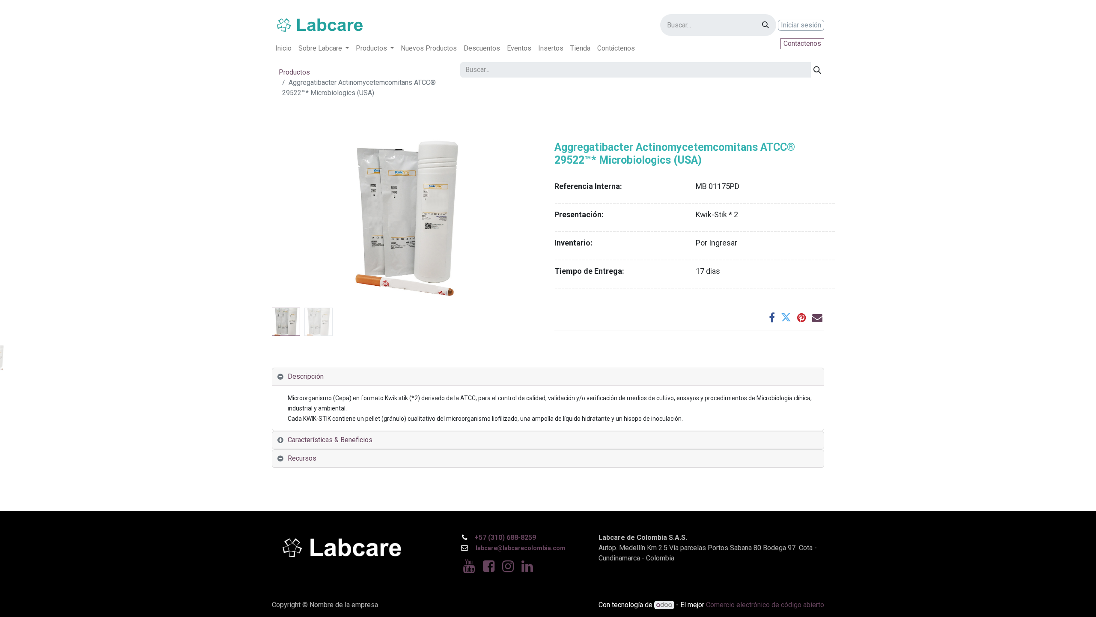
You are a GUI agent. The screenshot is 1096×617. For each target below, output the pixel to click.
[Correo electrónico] (817, 317)
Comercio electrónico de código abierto (765, 605)
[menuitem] (283, 48)
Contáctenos (802, 43)
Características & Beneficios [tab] (330, 440)
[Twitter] (786, 317)
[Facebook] (772, 317)
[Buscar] (765, 25)
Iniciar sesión (801, 25)
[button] (292, 218)
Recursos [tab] (302, 458)
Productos (294, 72)
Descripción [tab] (306, 376)
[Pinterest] (801, 317)
